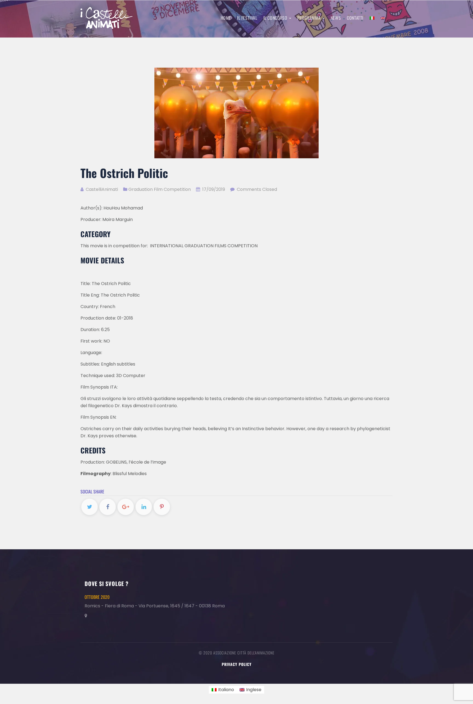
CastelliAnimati (101, 189)
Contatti (355, 18)
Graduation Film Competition (159, 189)
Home (226, 18)
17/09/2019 (213, 189)
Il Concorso (276, 18)
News (336, 18)
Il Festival (247, 18)
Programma (309, 18)
